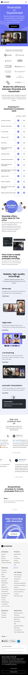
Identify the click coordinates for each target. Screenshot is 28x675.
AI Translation (4, 604)
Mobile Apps (17, 562)
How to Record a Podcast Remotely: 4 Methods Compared (13, 653)
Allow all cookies (13, 671)
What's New (17, 615)
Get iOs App (5, 296)
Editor (2, 574)
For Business (17, 558)
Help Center (17, 619)
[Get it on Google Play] (12, 641)
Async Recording (5, 593)
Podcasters (4, 613)
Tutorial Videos (17, 577)
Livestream (4, 572)
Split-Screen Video (18, 596)
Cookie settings (13, 668)
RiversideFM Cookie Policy (11, 664)
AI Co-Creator (4, 578)
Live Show (16, 593)
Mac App (16, 560)
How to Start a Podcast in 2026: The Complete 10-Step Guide (13, 649)
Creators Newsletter (18, 625)
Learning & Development (20, 583)
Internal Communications (20, 585)
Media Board (4, 595)
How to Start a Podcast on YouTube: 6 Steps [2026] (12, 651)
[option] (14, 501)
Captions (3, 585)
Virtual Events (17, 579)
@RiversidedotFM (12, 442)
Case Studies (17, 621)
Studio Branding (5, 602)
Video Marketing (18, 574)
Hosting (3, 576)
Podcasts (16, 581)
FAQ (15, 564)
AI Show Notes (4, 589)
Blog (15, 623)
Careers (3, 556)
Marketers (3, 617)
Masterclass (17, 627)
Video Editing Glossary (19, 632)
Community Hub (18, 630)
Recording (3, 570)
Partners (3, 558)
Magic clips (4, 580)
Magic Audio (4, 587)
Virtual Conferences (18, 591)
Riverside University (18, 613)
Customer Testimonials (19, 589)
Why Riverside (17, 554)
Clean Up (3, 597)
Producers (3, 615)
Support (16, 567)
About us (3, 554)
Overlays (3, 599)
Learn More (5, 330)
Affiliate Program (5, 560)
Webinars (16, 587)
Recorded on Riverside (19, 617)
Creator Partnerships (6, 562)
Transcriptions (4, 582)
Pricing (15, 556)
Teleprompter (4, 591)
